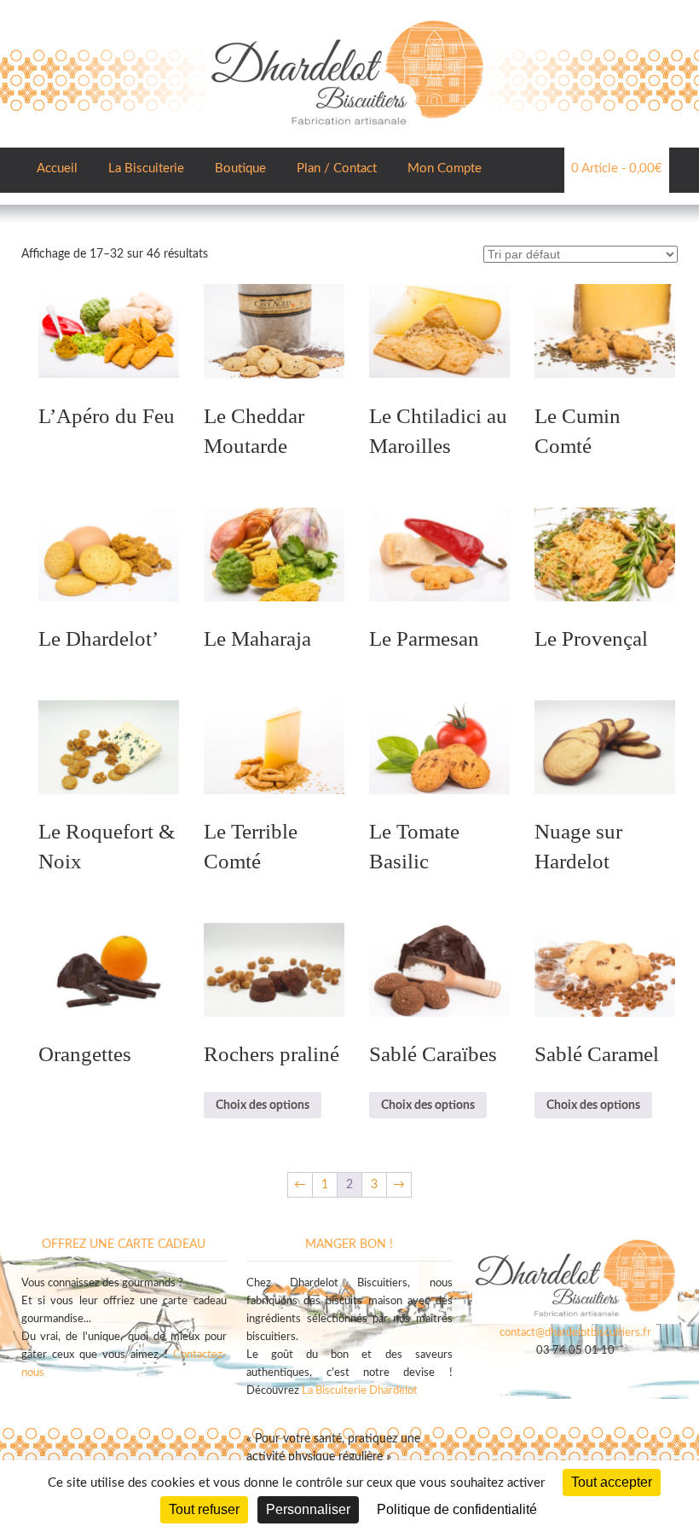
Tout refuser (204, 1509)
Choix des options (262, 1105)
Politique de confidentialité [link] (457, 1509)
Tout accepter (611, 1482)
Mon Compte (444, 168)
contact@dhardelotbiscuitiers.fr (575, 1332)
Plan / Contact (337, 168)
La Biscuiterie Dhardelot (360, 1390)
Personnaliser (308, 1509)
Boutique (240, 168)
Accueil (57, 168)
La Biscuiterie (146, 168)
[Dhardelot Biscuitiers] (347, 17)
